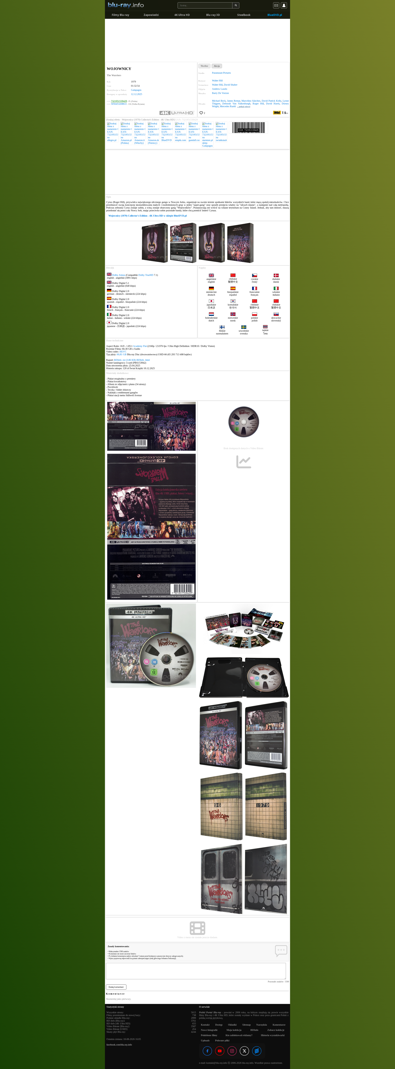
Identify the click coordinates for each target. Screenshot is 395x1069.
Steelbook (243, 15)
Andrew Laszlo (219, 89)
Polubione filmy (209, 1035)
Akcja (217, 66)
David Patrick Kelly (271, 100)
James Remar (233, 100)
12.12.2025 (136, 94)
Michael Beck (219, 100)
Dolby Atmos (118, 275)
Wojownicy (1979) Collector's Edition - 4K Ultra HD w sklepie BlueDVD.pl (147, 215)
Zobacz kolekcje (275, 1030)
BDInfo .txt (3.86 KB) (125, 360)
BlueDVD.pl (274, 15)
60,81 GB (122, 354)
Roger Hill (258, 103)
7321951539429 (119, 101)
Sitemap (246, 1024)
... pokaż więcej (243, 106)
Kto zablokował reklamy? (239, 1035)
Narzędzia (261, 1024)
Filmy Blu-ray (120, 15)
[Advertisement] (197, 40)
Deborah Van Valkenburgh (236, 103)
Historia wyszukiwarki (273, 1035)
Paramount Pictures (221, 73)
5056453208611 (119, 104)
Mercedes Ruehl (228, 106)
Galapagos (136, 90)
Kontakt (205, 1024)
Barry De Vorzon (220, 93)
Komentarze (279, 1024)
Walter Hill (217, 80)
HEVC (123, 351)
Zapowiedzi (151, 15)
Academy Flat (140, 346)
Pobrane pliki (222, 1040)
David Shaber (230, 84)
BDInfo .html (143, 360)
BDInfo (254, 1030)
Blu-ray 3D (213, 15)
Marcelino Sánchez (250, 100)
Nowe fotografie (209, 1030)
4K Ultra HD (182, 15)
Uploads (205, 1040)
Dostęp (218, 1024)
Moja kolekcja (234, 1030)
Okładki (232, 1024)
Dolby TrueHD (145, 275)
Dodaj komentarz (116, 987)
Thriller (204, 66)
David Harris (273, 103)
